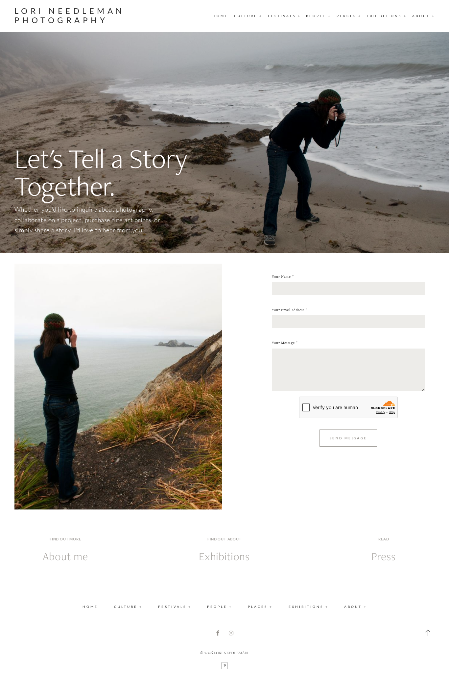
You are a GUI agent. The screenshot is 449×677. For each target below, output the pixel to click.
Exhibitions (224, 556)
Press (383, 556)
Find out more (65, 539)
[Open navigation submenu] (260, 16)
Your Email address (288, 309)
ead (385, 539)
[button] (428, 633)
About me (65, 556)
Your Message (283, 342)
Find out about (224, 539)
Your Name (281, 276)
